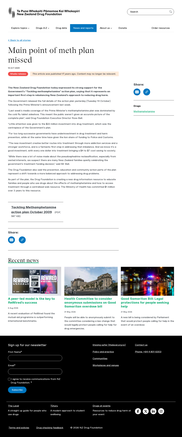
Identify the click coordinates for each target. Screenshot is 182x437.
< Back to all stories (19, 40)
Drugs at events (101, 406)
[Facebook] (138, 411)
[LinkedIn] (153, 411)
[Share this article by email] (137, 92)
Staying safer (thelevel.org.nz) (109, 345)
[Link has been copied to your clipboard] (146, 92)
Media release (18, 74)
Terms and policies (19, 427)
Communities (100, 358)
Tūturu (54, 406)
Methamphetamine (144, 111)
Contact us (141, 345)
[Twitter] (146, 411)
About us (105, 28)
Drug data (61, 28)
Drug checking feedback (49, 427)
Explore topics (19, 28)
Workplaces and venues (106, 365)
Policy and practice (103, 351)
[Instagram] (161, 411)
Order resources (160, 28)
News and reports (83, 28)
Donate (122, 28)
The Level (13, 406)
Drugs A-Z (42, 28)
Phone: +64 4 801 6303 (148, 351)
